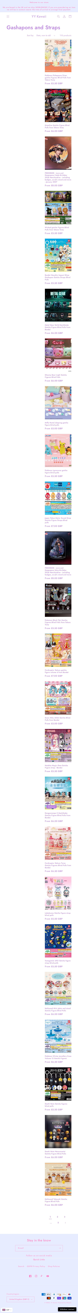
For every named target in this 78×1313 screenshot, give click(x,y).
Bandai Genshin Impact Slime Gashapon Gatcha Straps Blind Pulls (57, 277)
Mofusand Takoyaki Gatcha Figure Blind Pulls (56, 1200)
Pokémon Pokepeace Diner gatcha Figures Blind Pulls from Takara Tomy (58, 77)
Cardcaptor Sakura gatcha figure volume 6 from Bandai (57, 671)
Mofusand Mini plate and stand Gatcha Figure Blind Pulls (58, 1009)
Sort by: (30, 35)
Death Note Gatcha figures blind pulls (56, 1105)
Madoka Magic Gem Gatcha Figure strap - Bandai (56, 766)
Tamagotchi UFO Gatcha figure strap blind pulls (58, 962)
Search (21, 1266)
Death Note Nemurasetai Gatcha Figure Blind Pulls (55, 1152)
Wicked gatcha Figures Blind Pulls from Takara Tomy (57, 228)
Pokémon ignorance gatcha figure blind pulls (56, 471)
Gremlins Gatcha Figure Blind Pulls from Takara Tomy (57, 126)
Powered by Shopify (64, 1303)
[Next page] (65, 1223)
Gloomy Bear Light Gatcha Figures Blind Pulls (56, 376)
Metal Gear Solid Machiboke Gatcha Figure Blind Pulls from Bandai (57, 327)
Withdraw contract (67, 1309)
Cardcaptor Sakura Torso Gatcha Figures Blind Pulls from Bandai (58, 865)
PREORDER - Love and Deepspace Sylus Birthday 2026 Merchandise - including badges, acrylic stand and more (58, 571)
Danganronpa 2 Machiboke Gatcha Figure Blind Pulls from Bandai (57, 815)
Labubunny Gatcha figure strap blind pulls (58, 914)
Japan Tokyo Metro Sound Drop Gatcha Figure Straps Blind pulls (58, 520)
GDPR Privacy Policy (36, 1266)
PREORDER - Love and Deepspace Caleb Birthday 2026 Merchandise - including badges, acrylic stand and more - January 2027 (58, 177)
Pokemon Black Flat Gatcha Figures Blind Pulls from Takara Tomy (58, 622)
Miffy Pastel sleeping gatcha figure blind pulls (56, 424)
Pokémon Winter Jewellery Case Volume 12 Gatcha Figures (58, 1057)
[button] (8, 16)
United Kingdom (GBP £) (19, 1299)
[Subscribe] (60, 1248)
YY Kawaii (54, 1303)
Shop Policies (54, 1266)
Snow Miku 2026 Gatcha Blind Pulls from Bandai (57, 719)
